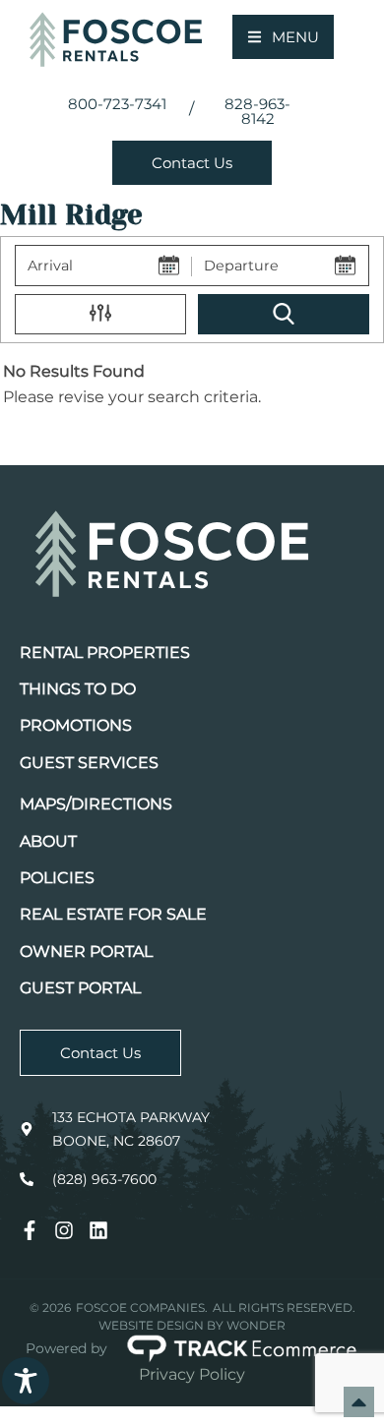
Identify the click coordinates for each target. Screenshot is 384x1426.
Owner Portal (86, 951)
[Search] (284, 314)
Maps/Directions (96, 804)
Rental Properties (105, 652)
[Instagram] (64, 1230)
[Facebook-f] (29, 1230)
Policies (57, 877)
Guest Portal (80, 988)
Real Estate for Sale (113, 914)
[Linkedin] (98, 1230)
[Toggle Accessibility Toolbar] (25, 1380)
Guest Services (89, 762)
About (48, 841)
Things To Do (78, 689)
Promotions (76, 725)
